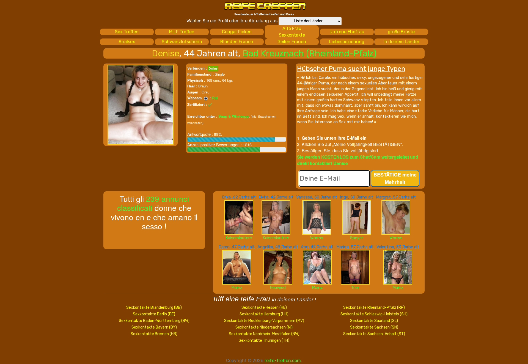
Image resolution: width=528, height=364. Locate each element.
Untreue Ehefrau (346, 31)
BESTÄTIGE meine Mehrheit (395, 178)
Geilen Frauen (291, 41)
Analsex (127, 41)
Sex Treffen (127, 31)
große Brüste (401, 31)
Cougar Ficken (237, 31)
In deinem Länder (401, 41)
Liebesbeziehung (346, 41)
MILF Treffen (181, 31)
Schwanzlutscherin (182, 41)
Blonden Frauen (236, 41)
